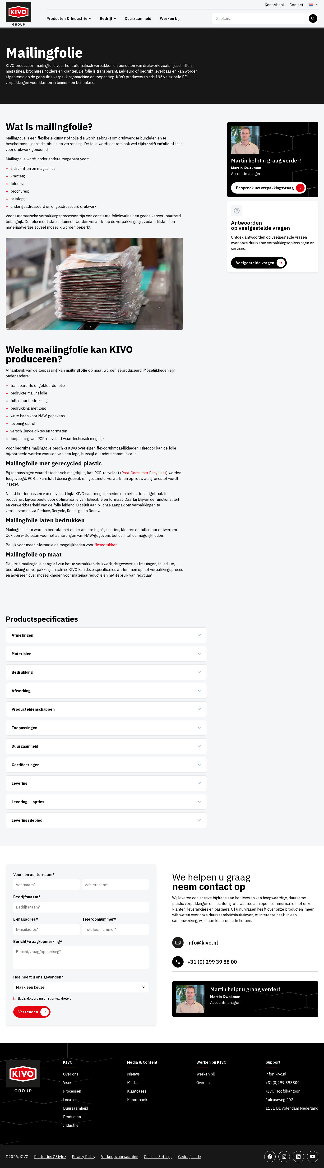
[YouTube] (312, 1156)
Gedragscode (189, 1156)
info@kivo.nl (202, 942)
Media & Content (142, 1062)
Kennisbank (275, 5)
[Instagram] (284, 1156)
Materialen (21, 653)
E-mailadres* (25, 919)
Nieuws (133, 1074)
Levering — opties (28, 801)
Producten (72, 1116)
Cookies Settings (158, 1156)
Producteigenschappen (33, 709)
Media (132, 1082)
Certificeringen (25, 764)
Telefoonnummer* (99, 919)
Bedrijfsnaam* (27, 897)
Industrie (71, 1125)
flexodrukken (105, 544)
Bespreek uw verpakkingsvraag (265, 187)
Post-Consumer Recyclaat (143, 472)
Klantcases (136, 1091)
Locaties (70, 1099)
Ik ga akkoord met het (44, 998)
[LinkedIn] (298, 1156)
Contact (296, 5)
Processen (72, 1091)
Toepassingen (24, 727)
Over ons (70, 1074)
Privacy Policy (83, 1156)
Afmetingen (22, 635)
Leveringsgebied (27, 820)
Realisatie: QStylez (50, 1156)
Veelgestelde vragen (255, 262)
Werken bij (170, 18)
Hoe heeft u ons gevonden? (38, 977)
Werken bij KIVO (211, 1062)
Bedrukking (22, 672)
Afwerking (21, 690)
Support (273, 1062)
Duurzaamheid (138, 18)
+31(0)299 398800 (283, 1082)
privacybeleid (61, 998)
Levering (20, 783)
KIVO (68, 1062)
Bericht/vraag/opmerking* (37, 941)
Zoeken (313, 18)
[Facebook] (270, 1156)
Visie (67, 1082)
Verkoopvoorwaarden (119, 1156)
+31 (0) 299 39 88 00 (212, 961)
